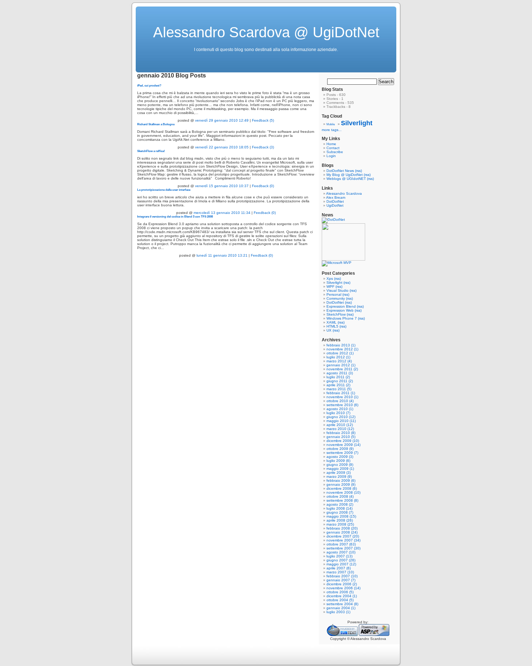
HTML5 (332, 326)
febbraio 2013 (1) (340, 345)
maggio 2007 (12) (341, 564)
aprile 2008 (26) (339, 520)
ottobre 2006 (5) (340, 592)
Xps (329, 279)
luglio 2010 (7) (338, 413)
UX (329, 330)
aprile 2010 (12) (339, 425)
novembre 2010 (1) (342, 397)
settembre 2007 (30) (343, 548)
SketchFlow (336, 314)
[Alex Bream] (343, 259)
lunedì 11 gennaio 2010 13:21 (222, 255)
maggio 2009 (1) (340, 469)
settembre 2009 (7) (342, 453)
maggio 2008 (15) (341, 516)
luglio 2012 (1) (338, 357)
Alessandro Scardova (344, 193)
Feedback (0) (263, 186)
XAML (331, 322)
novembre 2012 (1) (342, 349)
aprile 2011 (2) (338, 385)
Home (331, 144)
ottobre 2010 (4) (340, 401)
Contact (332, 148)
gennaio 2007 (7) (340, 580)
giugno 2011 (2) (339, 381)
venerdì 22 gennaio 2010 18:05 (222, 147)
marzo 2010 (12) (340, 429)
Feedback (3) (263, 147)
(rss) (358, 171)
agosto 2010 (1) (339, 409)
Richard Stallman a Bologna (155, 124)
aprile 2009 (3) (338, 473)
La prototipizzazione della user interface (163, 189)
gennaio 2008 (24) (342, 532)
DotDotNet (335, 201)
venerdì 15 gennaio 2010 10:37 (222, 186)
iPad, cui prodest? (149, 85)
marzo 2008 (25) (340, 524)
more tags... (332, 130)
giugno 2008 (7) (339, 512)
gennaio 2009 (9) (340, 484)
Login (331, 156)
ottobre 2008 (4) (340, 496)
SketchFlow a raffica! (151, 151)
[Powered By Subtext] (342, 635)
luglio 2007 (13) (339, 556)
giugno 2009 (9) (339, 465)
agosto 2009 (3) (339, 457)
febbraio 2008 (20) (342, 528)
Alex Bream (335, 197)
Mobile (330, 124)
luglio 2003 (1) (338, 612)
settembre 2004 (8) (342, 604)
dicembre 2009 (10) (342, 441)
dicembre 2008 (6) (341, 488)
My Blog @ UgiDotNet (344, 175)
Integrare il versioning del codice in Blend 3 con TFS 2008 (175, 216)
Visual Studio (337, 290)
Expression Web (340, 310)
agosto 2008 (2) (339, 504)
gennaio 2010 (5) (340, 437)
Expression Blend (341, 306)
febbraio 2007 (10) (342, 576)
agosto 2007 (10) (340, 552)
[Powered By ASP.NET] (374, 635)
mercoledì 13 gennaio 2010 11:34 (222, 213)
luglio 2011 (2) (338, 377)
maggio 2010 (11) (341, 421)
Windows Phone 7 (341, 318)
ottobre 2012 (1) (340, 353)
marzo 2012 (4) (339, 361)
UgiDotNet (334, 205)
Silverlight (356, 123)
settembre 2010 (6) (342, 405)
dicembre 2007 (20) (342, 536)
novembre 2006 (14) (343, 588)
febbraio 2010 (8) (340, 433)
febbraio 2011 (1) (340, 393)
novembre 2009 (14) (343, 445)
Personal (333, 294)
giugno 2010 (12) (340, 417)
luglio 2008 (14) (339, 508)
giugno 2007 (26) (340, 560)
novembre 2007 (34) (343, 540)
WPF (330, 286)
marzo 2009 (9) (339, 477)
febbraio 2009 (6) (340, 480)
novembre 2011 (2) (342, 369)
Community (335, 298)
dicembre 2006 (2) (341, 584)
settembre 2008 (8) (342, 500)
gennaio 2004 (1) (340, 608)
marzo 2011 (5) (338, 389)
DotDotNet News (340, 171)
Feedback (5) (263, 120)
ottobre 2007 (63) (341, 544)
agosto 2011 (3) (339, 373)
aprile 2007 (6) (338, 568)
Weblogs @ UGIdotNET (346, 179)
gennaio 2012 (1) (340, 365)
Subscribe (334, 152)
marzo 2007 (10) (340, 572)
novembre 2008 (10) (343, 492)
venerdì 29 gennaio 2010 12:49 (222, 120)
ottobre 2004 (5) (340, 600)
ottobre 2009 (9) (340, 449)
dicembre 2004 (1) (341, 596)
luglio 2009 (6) (338, 461)
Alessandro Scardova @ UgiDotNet (266, 32)
